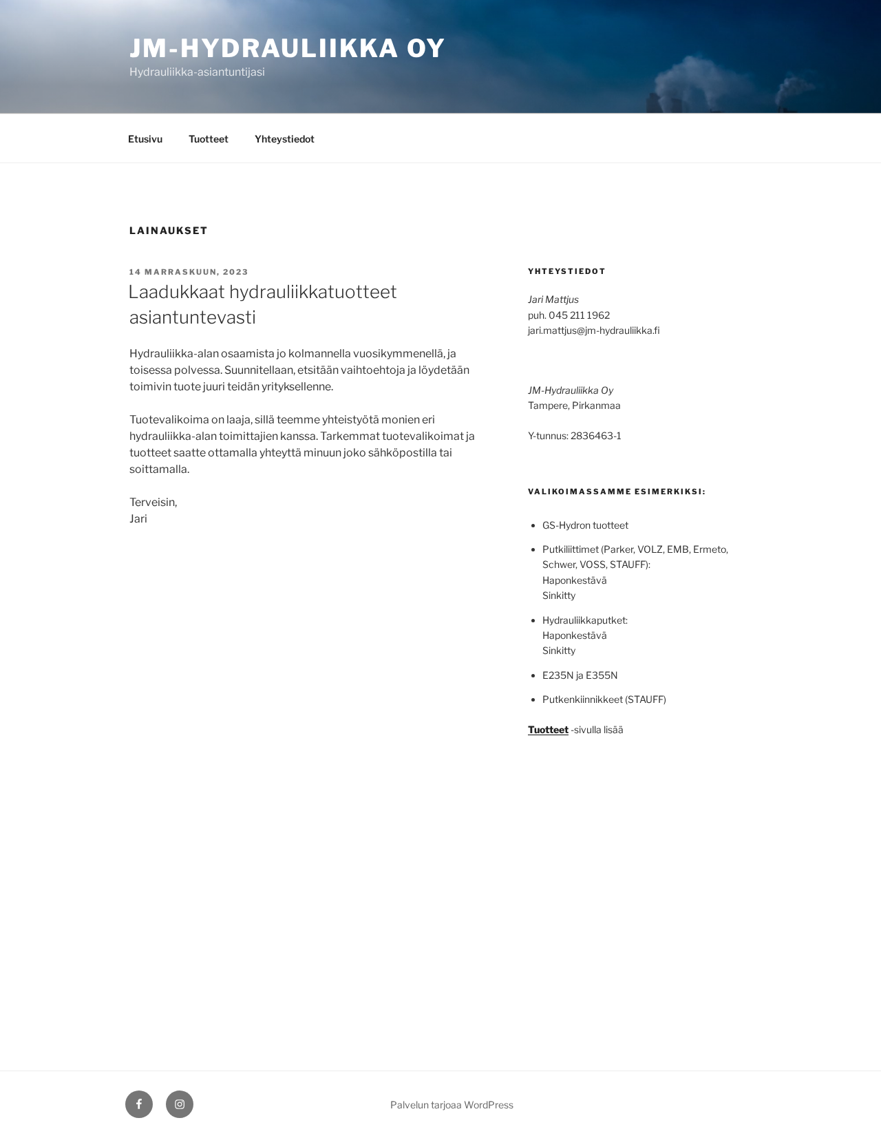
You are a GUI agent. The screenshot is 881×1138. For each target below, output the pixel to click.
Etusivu (145, 139)
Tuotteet (209, 139)
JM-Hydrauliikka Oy (288, 48)
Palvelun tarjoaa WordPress (451, 1104)
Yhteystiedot (285, 139)
